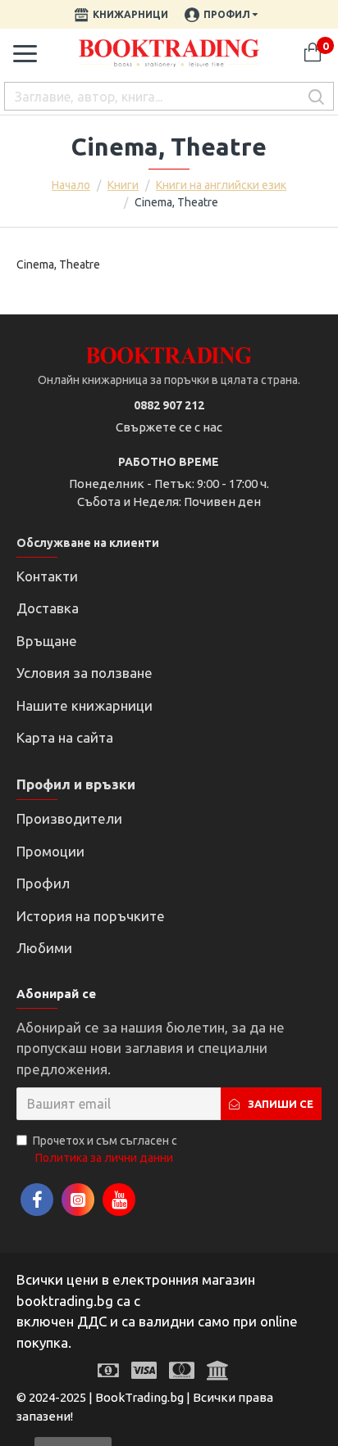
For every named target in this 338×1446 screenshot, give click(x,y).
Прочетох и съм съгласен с (105, 1149)
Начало (71, 185)
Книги (123, 185)
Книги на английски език (221, 185)
